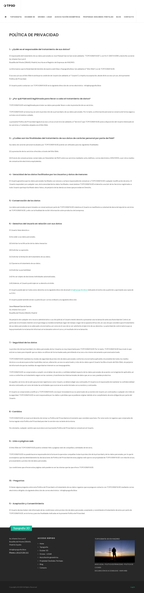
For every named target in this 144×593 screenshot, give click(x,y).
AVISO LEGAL (99, 564)
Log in (133, 587)
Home (42, 544)
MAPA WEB (123, 571)
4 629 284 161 (23, 552)
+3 (16, 552)
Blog (41, 564)
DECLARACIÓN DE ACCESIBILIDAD (106, 571)
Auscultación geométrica (49, 557)
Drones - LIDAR (46, 554)
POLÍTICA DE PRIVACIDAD (114, 564)
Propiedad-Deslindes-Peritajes (51, 561)
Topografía (44, 547)
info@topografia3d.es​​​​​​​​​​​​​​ (78, 290)
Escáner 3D (44, 550)
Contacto (43, 568)
